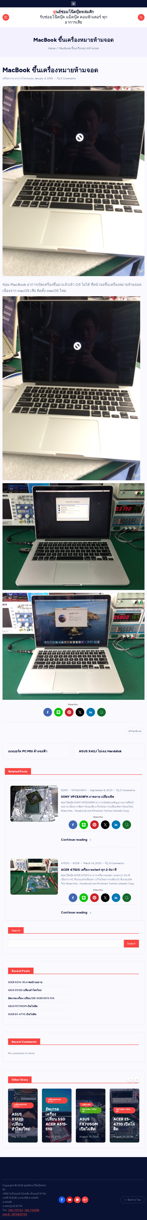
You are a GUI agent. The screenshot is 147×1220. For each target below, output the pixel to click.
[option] (23, 1116)
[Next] (136, 1079)
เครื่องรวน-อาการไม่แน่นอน (18, 78)
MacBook (135, 731)
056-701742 (15, 1210)
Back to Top (134, 1199)
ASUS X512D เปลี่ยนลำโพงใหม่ (25, 990)
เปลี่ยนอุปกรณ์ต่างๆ (20, 1100)
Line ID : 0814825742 (15, 1214)
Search (16, 930)
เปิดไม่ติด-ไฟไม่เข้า (55, 1110)
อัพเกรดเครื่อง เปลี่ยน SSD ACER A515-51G (31, 998)
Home (52, 48)
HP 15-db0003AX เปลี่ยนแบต (123, 1124)
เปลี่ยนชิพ (52, 1105)
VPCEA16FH (78, 790)
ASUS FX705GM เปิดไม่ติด (23, 1006)
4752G (65, 863)
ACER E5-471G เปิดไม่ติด (22, 1014)
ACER (76, 863)
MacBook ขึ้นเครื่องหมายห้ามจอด (79, 48)
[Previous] (130, 1079)
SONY (64, 790)
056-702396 (32, 1210)
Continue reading (74, 839)
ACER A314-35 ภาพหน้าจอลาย (25, 982)
